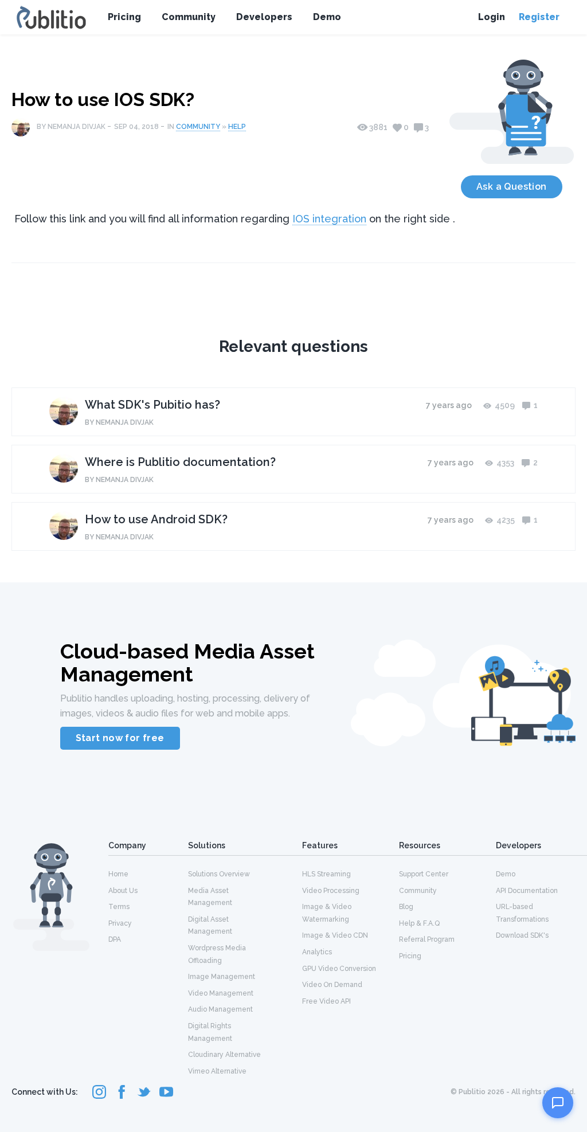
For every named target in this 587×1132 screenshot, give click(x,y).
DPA (114, 939)
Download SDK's (522, 935)
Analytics (317, 952)
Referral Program (427, 939)
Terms (119, 907)
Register (539, 16)
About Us (123, 891)
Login (491, 16)
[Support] (557, 1102)
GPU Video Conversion (339, 969)
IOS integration (329, 219)
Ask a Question (511, 186)
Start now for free (120, 738)
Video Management (220, 993)
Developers (264, 16)
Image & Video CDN (335, 935)
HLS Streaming (326, 874)
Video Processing (330, 891)
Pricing (124, 16)
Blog (406, 907)
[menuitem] (148, 873)
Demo (327, 16)
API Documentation (527, 891)
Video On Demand (332, 985)
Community (189, 16)
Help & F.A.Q (419, 923)
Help (237, 127)
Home (118, 874)
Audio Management (220, 1009)
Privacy (120, 923)
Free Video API (326, 1001)
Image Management (221, 977)
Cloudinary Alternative (224, 1055)
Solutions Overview (219, 874)
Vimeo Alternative (217, 1071)
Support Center (423, 874)
